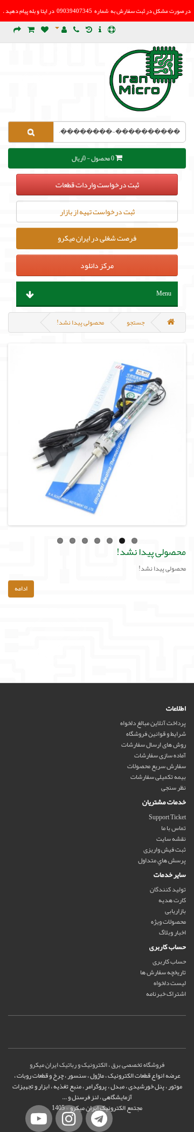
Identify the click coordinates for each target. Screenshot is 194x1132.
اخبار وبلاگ (172, 932)
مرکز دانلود (97, 265)
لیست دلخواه (170, 982)
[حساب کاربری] (61, 30)
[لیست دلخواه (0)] (44, 30)
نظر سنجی (173, 787)
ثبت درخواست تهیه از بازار (97, 211)
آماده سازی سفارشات (160, 755)
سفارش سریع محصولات (156, 766)
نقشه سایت (171, 838)
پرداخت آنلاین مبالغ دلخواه (153, 722)
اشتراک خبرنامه (166, 993)
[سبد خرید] (30, 30)
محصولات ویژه (168, 921)
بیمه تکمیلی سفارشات (158, 776)
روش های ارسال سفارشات (153, 744)
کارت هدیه (172, 900)
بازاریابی (175, 910)
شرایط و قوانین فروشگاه (156, 733)
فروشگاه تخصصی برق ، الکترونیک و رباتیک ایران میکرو (97, 1064)
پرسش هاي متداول (162, 860)
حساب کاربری (169, 961)
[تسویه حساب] (17, 30)
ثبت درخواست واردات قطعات (97, 184)
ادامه (21, 588)
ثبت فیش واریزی (164, 849)
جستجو (135, 322)
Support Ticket (167, 817)
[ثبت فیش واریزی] (100, 30)
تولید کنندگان (168, 889)
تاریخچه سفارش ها (163, 972)
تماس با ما (173, 827)
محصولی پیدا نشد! (80, 322)
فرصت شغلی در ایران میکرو (97, 237)
